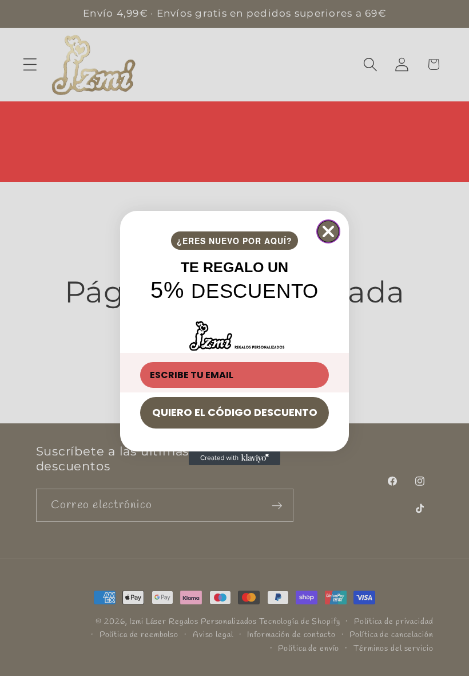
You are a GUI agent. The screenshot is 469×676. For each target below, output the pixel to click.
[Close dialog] (328, 231)
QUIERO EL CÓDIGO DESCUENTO (234, 412)
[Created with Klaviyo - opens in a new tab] (234, 458)
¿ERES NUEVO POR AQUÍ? (234, 240)
